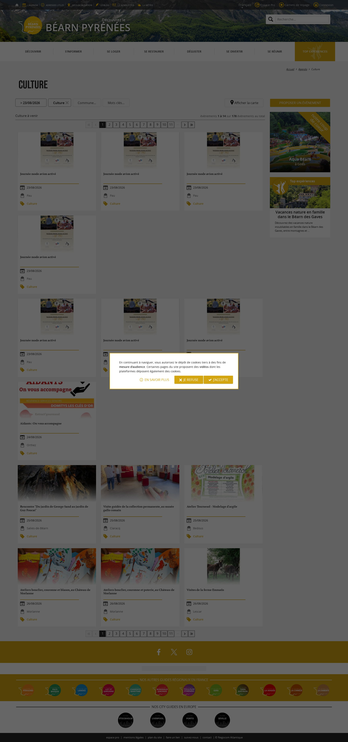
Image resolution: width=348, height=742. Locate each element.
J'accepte (220, 380)
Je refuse (190, 380)
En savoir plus (157, 380)
